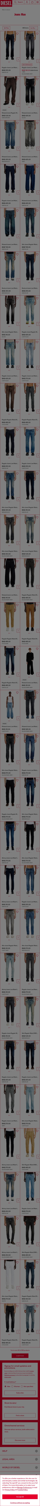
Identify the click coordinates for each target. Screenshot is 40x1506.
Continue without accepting (20, 1503)
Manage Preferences (24, 1487)
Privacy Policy (10, 1490)
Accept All (20, 1497)
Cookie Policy (23, 1490)
